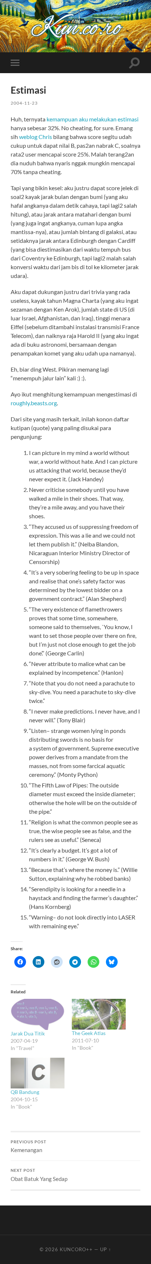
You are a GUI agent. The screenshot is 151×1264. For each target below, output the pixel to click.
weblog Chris (35, 136)
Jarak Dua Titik (28, 1033)
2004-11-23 (24, 103)
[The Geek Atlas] (99, 1014)
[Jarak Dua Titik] (38, 1014)
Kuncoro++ (76, 1249)
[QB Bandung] (38, 1073)
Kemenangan (29, 1147)
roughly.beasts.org (34, 402)
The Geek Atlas (89, 1033)
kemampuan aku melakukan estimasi (93, 119)
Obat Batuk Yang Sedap (39, 1175)
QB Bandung (25, 1092)
